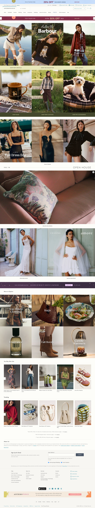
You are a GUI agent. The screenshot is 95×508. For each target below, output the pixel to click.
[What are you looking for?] (84, 8)
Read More (6, 447)
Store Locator (74, 471)
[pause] (93, 172)
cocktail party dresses (65, 445)
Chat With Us (74, 478)
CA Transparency (19, 506)
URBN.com (31, 506)
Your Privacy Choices (45, 506)
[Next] (94, 18)
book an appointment (71, 278)
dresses (34, 445)
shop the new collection (47, 225)
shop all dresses (47, 164)
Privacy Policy (6, 506)
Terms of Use (12, 506)
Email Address (51, 452)
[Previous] (1, 18)
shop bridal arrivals (24, 278)
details (18, 5)
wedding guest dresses (76, 445)
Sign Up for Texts (75, 476)
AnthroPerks (74, 473)
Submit (80, 454)
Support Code (37, 506)
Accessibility (26, 506)
